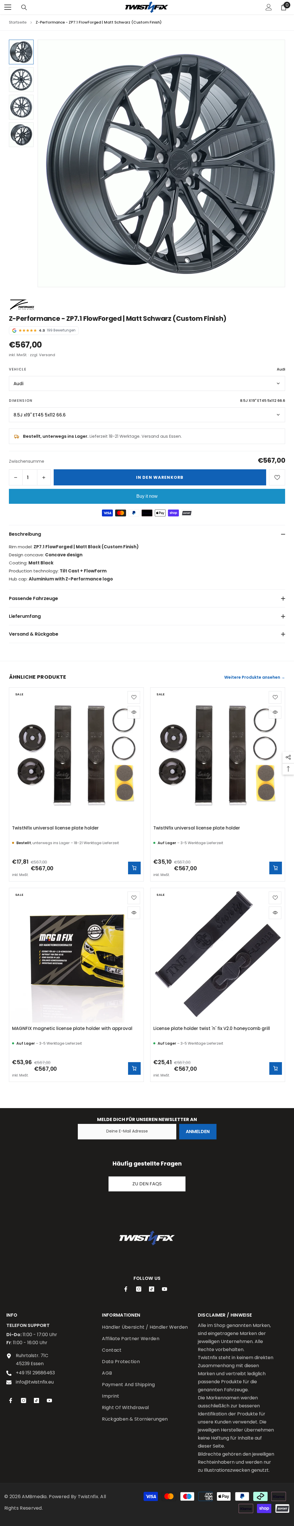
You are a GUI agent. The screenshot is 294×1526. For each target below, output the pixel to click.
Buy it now (147, 496)
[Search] (24, 7)
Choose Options (134, 868)
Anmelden (198, 1131)
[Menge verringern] (15, 477)
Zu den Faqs (147, 1183)
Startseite (18, 22)
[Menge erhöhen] (44, 477)
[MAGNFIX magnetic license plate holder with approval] (76, 955)
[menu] (7, 7)
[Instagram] (138, 1289)
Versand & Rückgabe (33, 634)
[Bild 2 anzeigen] (21, 79)
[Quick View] (133, 712)
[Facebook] (125, 1289)
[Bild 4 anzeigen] (21, 134)
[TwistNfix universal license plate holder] (76, 755)
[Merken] (277, 477)
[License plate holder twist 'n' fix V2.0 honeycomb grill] (217, 955)
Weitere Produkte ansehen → (254, 677)
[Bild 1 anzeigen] (21, 52)
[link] (147, 1238)
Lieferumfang (25, 616)
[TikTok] (151, 1289)
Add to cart (134, 1068)
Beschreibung (25, 534)
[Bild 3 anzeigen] (21, 107)
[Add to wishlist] (133, 697)
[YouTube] (164, 1289)
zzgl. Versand (42, 355)
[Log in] (269, 7)
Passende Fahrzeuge (33, 598)
